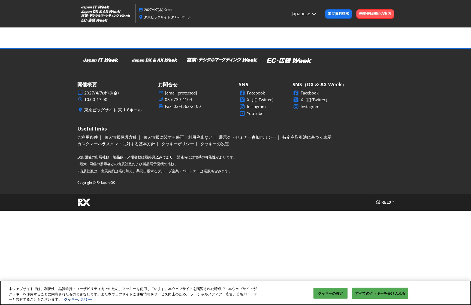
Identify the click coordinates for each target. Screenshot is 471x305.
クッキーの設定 (330, 293)
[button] (338, 13)
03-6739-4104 (178, 99)
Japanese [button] (301, 14)
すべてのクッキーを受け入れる (380, 293)
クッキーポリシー (78, 299)
